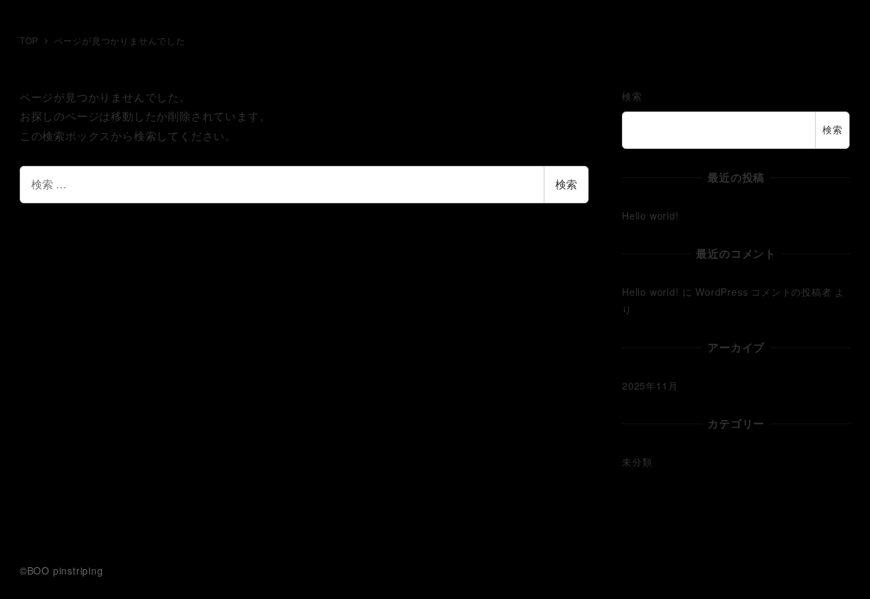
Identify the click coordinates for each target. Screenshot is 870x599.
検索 (566, 184)
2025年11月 (650, 385)
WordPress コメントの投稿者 (763, 291)
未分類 (637, 461)
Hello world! (650, 215)
